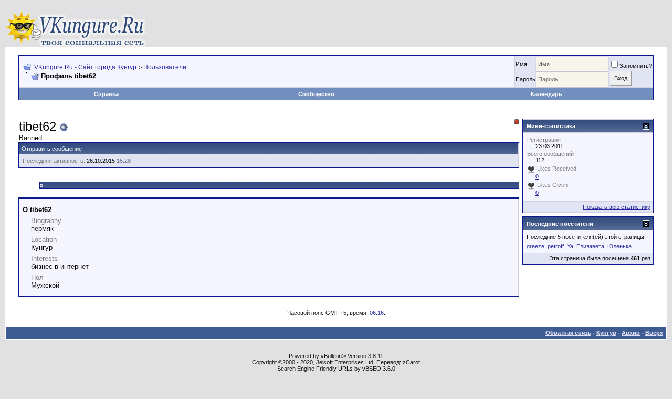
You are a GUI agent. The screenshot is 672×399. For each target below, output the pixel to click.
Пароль (526, 79)
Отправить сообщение (52, 148)
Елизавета (590, 246)
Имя (521, 64)
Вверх (654, 333)
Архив (631, 333)
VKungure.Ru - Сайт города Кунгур (85, 67)
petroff (556, 246)
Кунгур (606, 333)
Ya (570, 246)
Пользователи (164, 67)
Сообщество (316, 94)
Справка (106, 94)
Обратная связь (568, 333)
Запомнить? (636, 65)
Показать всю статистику (616, 207)
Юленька (619, 246)
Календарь (546, 94)
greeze (535, 246)
